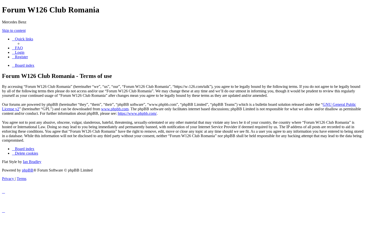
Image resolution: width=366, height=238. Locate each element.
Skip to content (14, 30)
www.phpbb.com (114, 109)
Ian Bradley (32, 162)
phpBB (27, 170)
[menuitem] (17, 48)
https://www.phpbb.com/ (137, 113)
